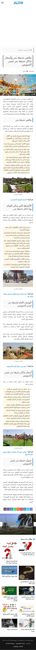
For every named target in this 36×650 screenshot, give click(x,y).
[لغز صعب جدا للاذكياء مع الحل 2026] (27, 573)
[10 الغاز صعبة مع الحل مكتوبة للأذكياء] (27, 607)
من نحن (28, 643)
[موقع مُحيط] (18, 3)
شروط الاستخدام (10, 643)
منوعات (20, 50)
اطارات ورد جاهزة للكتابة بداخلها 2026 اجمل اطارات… (10, 598)
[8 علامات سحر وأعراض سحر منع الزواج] (27, 590)
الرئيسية (27, 50)
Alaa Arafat (31, 71)
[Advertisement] (18, 25)
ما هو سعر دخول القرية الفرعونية (17, 366)
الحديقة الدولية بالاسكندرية (19, 199)
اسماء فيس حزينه (12, 629)
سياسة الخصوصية (20, 643)
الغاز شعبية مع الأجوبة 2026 (9, 576)
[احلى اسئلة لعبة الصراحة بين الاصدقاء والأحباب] (27, 546)
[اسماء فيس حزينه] (9, 623)
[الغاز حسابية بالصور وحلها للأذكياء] (9, 607)
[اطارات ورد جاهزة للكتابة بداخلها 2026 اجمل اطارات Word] (9, 590)
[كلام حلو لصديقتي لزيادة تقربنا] (27, 623)
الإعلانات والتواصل (18, 646)
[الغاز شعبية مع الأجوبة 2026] (9, 570)
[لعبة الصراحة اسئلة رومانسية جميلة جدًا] (9, 550)
